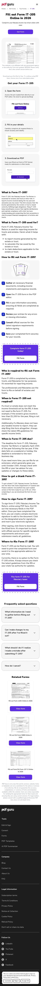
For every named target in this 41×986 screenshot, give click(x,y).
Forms (4, 836)
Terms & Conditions (10, 900)
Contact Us (6, 868)
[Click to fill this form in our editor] (20, 49)
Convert (5, 830)
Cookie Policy (14, 977)
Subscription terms (9, 895)
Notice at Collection (10, 911)
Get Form (20, 32)
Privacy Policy (7, 906)
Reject (17, 981)
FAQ (3, 879)
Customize (8, 981)
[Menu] (37, 4)
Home (4, 9)
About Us (6, 873)
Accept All (25, 981)
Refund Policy (7, 922)
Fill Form (20, 358)
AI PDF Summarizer (10, 846)
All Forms (12, 9)
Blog (3, 863)
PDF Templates (8, 841)
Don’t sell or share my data (13, 927)
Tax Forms (22, 9)
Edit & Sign (6, 825)
